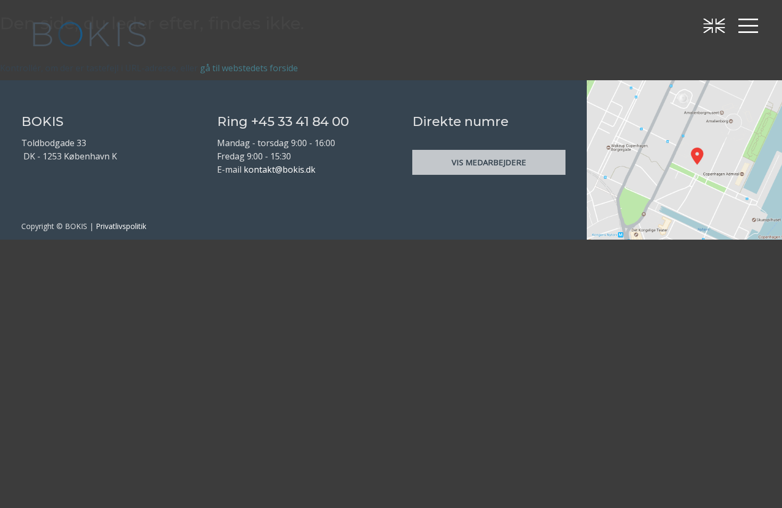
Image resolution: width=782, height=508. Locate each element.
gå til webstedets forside (249, 68)
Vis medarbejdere (489, 162)
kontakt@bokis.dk (279, 169)
